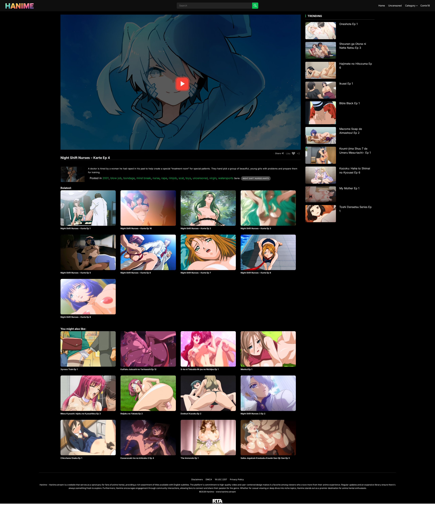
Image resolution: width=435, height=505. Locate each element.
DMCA (209, 479)
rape (164, 178)
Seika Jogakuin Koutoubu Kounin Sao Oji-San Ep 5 (265, 458)
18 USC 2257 (221, 479)
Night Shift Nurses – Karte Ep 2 (196, 228)
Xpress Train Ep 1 (69, 369)
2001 (105, 178)
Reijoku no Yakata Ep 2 (131, 413)
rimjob (173, 178)
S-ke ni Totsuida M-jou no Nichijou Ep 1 (200, 369)
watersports (225, 178)
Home (381, 5)
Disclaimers (197, 479)
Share (278, 153)
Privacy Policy (237, 479)
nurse (156, 178)
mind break (143, 178)
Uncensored (395, 5)
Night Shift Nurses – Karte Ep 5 (75, 272)
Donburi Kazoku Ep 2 (191, 413)
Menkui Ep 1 (246, 369)
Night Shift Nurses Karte (256, 178)
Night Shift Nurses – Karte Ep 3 (256, 228)
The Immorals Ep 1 (189, 458)
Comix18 (425, 5)
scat (181, 178)
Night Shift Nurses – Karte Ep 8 (256, 272)
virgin (212, 178)
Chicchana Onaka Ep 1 (71, 458)
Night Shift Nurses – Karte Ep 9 (75, 317)
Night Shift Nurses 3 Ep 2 (253, 413)
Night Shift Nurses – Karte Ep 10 (136, 228)
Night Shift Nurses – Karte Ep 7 (196, 272)
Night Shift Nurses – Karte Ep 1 (75, 228)
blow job (116, 178)
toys (188, 178)
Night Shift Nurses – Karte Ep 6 (135, 272)
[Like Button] (293, 153)
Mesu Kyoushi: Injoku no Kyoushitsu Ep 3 (80, 413)
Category (410, 5)
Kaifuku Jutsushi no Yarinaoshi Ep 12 (138, 369)
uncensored (200, 178)
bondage (129, 178)
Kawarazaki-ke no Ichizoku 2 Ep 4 (137, 458)
